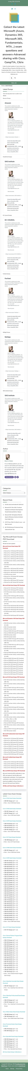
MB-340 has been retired (10, 646)
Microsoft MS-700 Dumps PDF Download (14, 723)
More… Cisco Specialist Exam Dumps (13, 1049)
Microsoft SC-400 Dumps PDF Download (13, 767)
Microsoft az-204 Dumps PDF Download (13, 556)
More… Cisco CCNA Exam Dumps (12, 852)
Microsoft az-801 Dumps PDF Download (13, 582)
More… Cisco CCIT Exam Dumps (12, 842)
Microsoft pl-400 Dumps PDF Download (13, 670)
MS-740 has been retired (10, 730)
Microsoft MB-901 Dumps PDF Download (14, 746)
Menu (13, 83)
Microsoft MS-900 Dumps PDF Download (14, 754)
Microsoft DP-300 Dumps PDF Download (13, 607)
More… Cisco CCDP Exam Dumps (12, 831)
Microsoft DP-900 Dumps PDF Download (13, 744)
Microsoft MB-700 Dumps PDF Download (14, 658)
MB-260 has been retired (10, 635)
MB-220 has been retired (10, 629)
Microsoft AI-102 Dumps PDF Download (13, 590)
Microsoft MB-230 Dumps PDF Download (14, 631)
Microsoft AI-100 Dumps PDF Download (13, 588)
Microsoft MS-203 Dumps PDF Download (14, 707)
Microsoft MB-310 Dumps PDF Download (14, 638)
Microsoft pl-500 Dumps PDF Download (13, 672)
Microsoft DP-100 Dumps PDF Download (13, 595)
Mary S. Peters (9, 461)
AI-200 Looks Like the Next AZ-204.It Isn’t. (14, 504)
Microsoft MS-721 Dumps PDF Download (14, 728)
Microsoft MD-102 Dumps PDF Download (14, 687)
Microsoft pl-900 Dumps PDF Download (13, 752)
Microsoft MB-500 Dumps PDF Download (14, 652)
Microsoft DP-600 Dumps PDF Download (13, 615)
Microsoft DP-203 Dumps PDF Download (13, 605)
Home (2, 85)
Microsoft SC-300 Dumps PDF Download (13, 765)
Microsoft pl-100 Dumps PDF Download (13, 664)
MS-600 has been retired (10, 721)
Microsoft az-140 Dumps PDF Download (13, 554)
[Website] (18, 477)
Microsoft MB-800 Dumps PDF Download (14, 660)
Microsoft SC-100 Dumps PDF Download (13, 761)
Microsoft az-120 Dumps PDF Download (13, 553)
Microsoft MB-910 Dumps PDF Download (14, 748)
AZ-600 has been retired (10, 574)
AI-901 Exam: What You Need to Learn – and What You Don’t (15, 523)
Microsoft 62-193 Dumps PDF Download (13, 738)
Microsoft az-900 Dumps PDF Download (13, 740)
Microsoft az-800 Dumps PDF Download (13, 580)
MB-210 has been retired (10, 627)
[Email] (15, 477)
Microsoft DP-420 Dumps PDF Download (13, 609)
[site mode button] (11, 78)
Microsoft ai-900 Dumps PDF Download (13, 742)
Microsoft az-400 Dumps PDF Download (13, 570)
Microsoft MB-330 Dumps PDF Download (14, 644)
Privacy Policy (19, 1068)
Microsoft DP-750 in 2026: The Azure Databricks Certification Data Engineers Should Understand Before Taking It (14, 509)
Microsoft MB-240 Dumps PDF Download (14, 633)
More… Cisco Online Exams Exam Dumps (13, 1018)
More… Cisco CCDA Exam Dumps (12, 803)
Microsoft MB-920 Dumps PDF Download (14, 750)
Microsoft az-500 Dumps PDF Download (13, 572)
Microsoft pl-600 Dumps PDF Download (13, 674)
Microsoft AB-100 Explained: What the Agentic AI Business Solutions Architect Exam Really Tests (14, 517)
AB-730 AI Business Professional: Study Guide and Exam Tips (14, 528)
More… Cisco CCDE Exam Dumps (12, 815)
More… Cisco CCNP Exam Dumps (12, 921)
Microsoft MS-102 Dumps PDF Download (14, 697)
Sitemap (12, 1068)
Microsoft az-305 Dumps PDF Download (13, 568)
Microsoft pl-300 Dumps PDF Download (13, 668)
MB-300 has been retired (10, 637)
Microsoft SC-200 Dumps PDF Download (13, 763)
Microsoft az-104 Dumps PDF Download (13, 551)
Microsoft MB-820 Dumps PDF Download (14, 662)
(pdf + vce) (11, 801)
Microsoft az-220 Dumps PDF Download (13, 558)
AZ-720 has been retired (10, 578)
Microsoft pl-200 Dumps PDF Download (13, 666)
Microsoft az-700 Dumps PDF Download (13, 576)
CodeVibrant (22, 1066)
